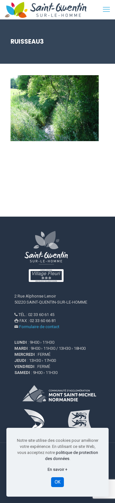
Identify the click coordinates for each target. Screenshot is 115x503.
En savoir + (57, 469)
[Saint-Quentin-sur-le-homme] (49, 10)
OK (57, 482)
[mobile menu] (106, 9)
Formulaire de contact (39, 326)
